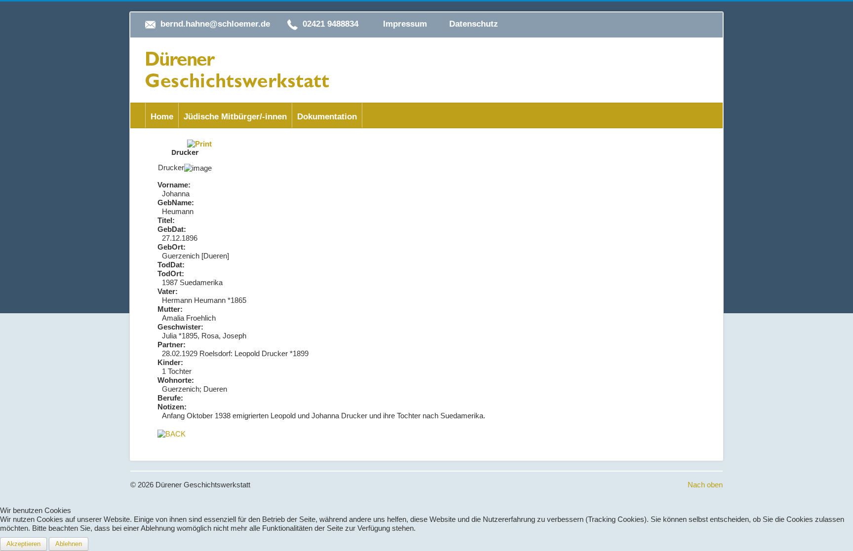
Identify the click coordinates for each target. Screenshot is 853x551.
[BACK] (171, 433)
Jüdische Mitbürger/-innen (235, 116)
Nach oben (705, 484)
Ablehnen (68, 544)
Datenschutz (473, 24)
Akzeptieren (23, 544)
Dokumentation (327, 116)
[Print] (199, 143)
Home (162, 116)
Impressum (405, 24)
